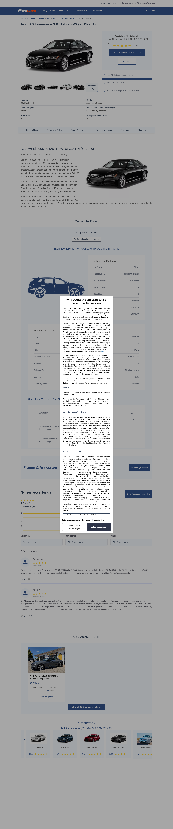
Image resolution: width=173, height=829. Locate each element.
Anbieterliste (99, 520)
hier (102, 351)
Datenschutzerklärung (71, 520)
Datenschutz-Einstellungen (74, 527)
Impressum (87, 520)
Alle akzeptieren (99, 527)
